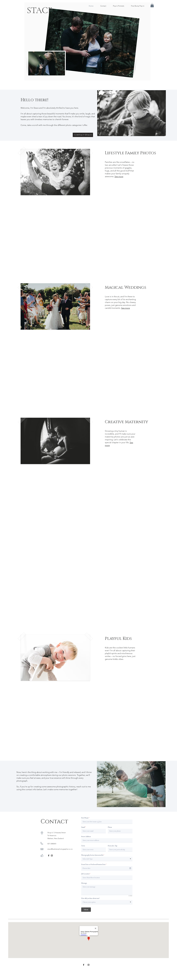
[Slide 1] (86, 269)
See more (119, 176)
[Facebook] (48, 855)
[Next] (143, 41)
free (50, 569)
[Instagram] (52, 855)
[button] (152, 5)
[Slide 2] (88, 269)
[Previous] (32, 41)
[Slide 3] (90, 269)
